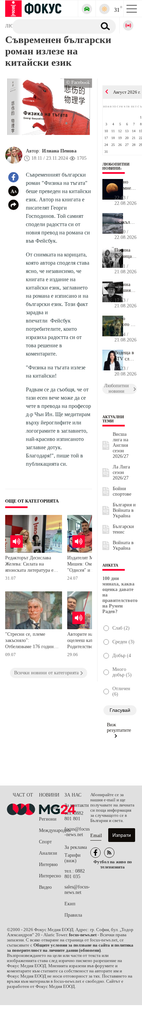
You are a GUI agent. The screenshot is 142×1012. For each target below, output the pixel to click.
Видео (45, 887)
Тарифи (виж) (72, 858)
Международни (51, 830)
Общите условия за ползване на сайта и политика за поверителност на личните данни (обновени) (70, 948)
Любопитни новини (116, 166)
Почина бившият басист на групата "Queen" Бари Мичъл (124, 288)
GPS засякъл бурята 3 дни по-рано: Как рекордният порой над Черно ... (125, 219)
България (48, 807)
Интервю (48, 864)
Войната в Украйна (123, 545)
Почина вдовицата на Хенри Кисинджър (125, 253)
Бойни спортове (122, 491)
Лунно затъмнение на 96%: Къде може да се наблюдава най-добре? (125, 185)
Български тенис (123, 529)
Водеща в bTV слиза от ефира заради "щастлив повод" (125, 356)
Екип (69, 903)
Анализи (48, 853)
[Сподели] (13, 205)
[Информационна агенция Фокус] (95, 852)
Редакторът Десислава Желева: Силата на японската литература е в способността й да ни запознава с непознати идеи (31, 564)
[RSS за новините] (109, 852)
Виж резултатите (119, 727)
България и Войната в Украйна (124, 510)
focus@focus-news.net (77, 831)
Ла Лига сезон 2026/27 (121, 472)
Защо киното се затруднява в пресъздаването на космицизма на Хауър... (125, 322)
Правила (73, 915)
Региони (48, 819)
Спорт (45, 841)
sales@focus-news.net (77, 889)
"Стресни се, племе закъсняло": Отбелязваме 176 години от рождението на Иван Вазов (31, 641)
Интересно (50, 875)
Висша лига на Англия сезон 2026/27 (121, 445)
